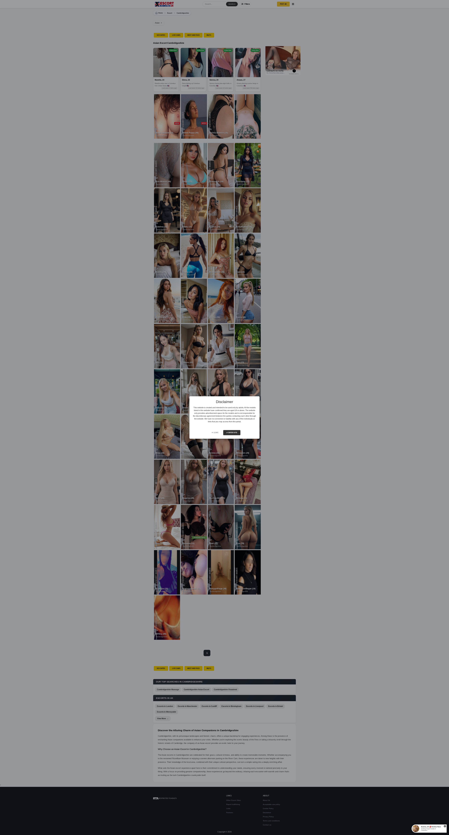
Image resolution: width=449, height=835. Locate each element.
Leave (215, 432)
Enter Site (232, 432)
